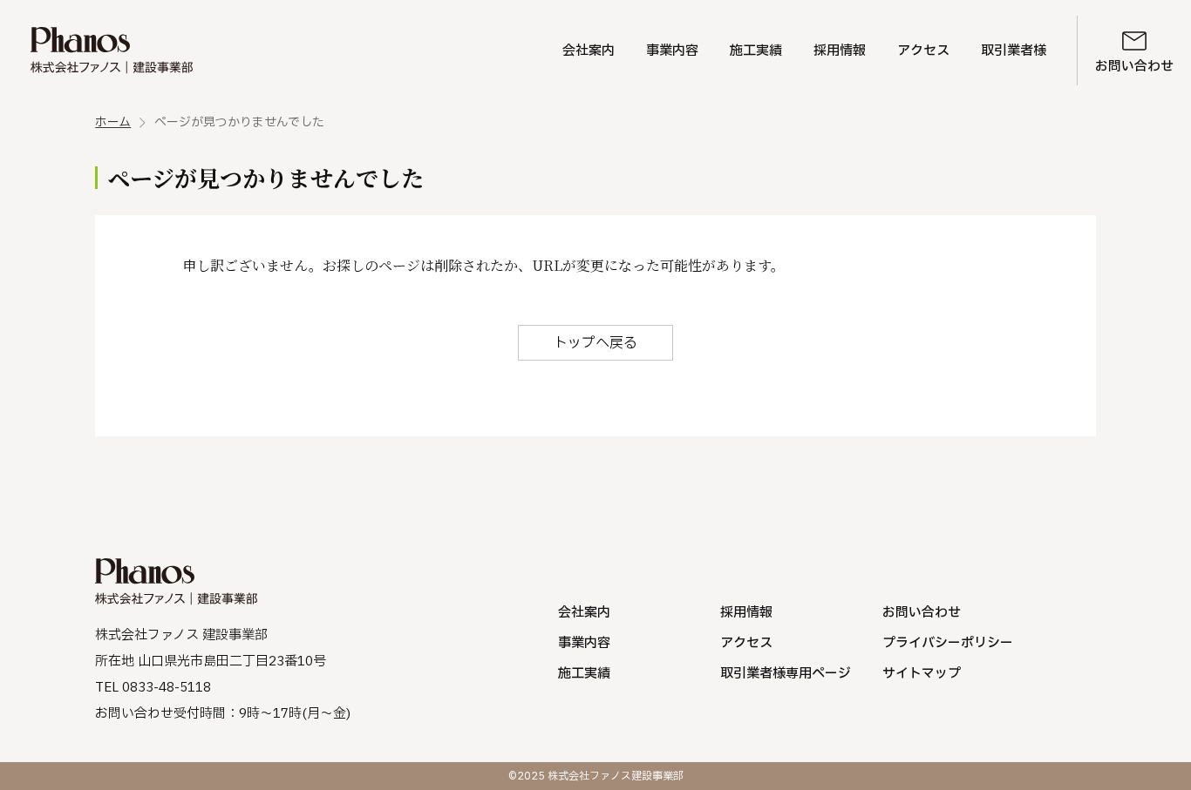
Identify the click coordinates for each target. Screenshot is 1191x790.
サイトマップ (921, 674)
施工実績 (756, 51)
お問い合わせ (1134, 67)
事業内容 (672, 51)
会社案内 (588, 51)
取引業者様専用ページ (785, 674)
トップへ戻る (595, 343)
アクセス (923, 51)
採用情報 (839, 51)
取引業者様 (1013, 51)
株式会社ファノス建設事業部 (112, 50)
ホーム (113, 123)
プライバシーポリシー (947, 643)
